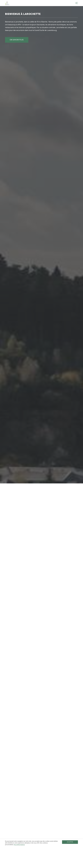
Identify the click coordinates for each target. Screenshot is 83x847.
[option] (41, 423)
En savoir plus (17, 40)
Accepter (70, 842)
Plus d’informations (19, 844)
